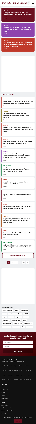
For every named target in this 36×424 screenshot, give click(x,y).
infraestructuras (16, 320)
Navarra (9, 379)
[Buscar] (28, 3)
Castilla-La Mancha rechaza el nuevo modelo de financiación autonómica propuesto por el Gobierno (18, 129)
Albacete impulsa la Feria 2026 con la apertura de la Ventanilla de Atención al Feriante (16, 115)
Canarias (4, 370)
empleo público (6, 326)
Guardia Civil (6, 320)
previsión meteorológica (15, 313)
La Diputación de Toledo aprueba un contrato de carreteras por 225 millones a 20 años (18, 102)
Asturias (21, 365)
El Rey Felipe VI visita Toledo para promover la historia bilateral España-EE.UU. (18, 14)
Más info (30, 417)
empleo (4, 317)
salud (24, 320)
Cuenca (3, 392)
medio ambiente (7, 323)
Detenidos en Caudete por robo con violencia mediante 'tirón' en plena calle (17, 207)
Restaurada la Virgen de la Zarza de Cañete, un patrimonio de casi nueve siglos (17, 29)
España (3, 365)
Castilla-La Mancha (7, 310)
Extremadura (11, 375)
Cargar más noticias (18, 255)
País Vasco (15, 379)
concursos (29, 326)
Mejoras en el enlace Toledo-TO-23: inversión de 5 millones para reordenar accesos (17, 142)
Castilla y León (28, 370)
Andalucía (9, 365)
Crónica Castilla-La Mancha (14, 3)
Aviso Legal (4, 405)
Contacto (4, 414)
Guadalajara (4, 398)
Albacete (3, 387)
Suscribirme (18, 351)
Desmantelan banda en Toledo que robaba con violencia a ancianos (17, 233)
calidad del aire (18, 323)
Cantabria (10, 370)
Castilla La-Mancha (18, 370)
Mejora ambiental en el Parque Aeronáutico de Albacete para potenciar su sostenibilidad (17, 246)
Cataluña (4, 375)
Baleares (27, 365)
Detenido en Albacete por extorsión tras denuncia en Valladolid (16, 183)
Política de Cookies (6, 408)
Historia (26, 317)
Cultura (11, 317)
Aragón (15, 365)
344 (24, 262)
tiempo (4, 313)
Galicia (17, 375)
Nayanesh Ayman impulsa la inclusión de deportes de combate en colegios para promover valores (16, 220)
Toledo (16, 310)
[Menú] (33, 2)
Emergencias (24, 310)
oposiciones (16, 326)
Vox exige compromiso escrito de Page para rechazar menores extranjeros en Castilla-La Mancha (18, 44)
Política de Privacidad (7, 411)
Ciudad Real (4, 390)
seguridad (18, 317)
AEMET (26, 313)
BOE (23, 326)
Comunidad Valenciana (25, 379)
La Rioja (23, 375)
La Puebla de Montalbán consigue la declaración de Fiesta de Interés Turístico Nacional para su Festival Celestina (16, 155)
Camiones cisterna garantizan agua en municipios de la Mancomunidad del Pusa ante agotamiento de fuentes (16, 169)
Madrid (28, 375)
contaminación (28, 323)
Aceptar (18, 421)
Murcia (3, 379)
